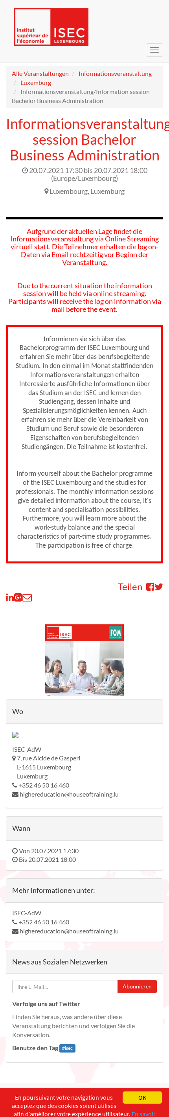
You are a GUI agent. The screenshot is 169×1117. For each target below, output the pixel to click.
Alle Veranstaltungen (40, 73)
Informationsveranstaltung (115, 73)
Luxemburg (35, 82)
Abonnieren (137, 986)
